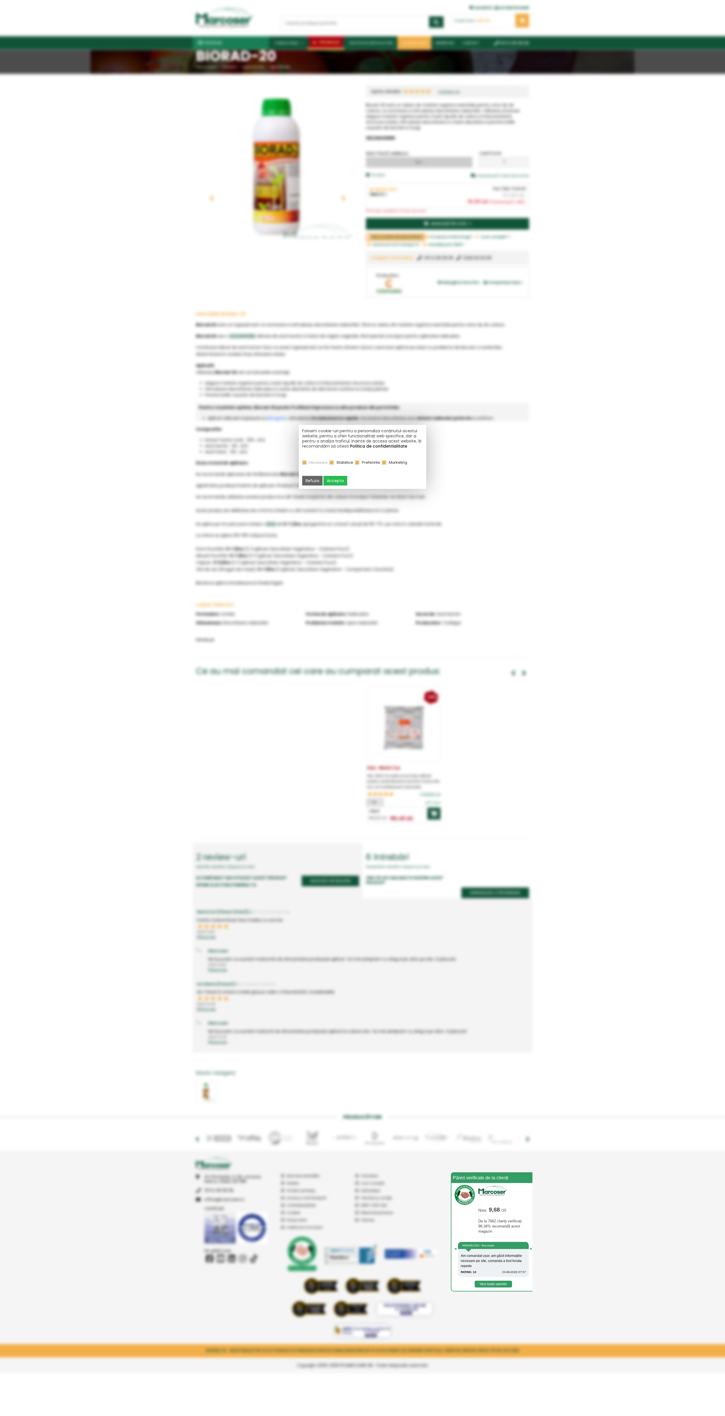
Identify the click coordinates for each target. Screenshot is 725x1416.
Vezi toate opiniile (493, 1284)
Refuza (312, 481)
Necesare (318, 462)
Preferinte (371, 462)
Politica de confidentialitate (378, 446)
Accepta (335, 481)
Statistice (344, 462)
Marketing (398, 462)
